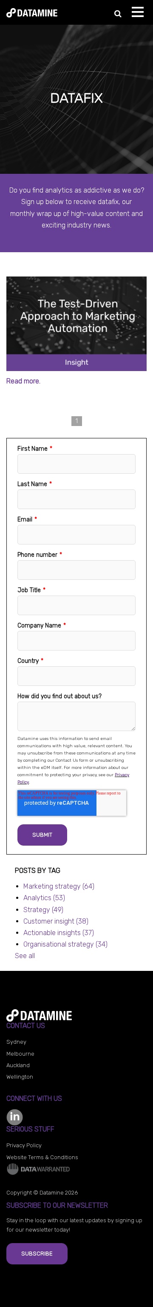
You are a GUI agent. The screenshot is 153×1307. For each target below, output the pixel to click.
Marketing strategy (58, 886)
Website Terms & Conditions (42, 1157)
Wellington (19, 1077)
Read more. (23, 381)
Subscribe (37, 1253)
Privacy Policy (24, 1145)
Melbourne (20, 1054)
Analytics (44, 898)
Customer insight (55, 921)
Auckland (18, 1065)
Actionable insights (58, 933)
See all (25, 956)
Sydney (16, 1042)
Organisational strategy (65, 944)
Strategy (43, 910)
